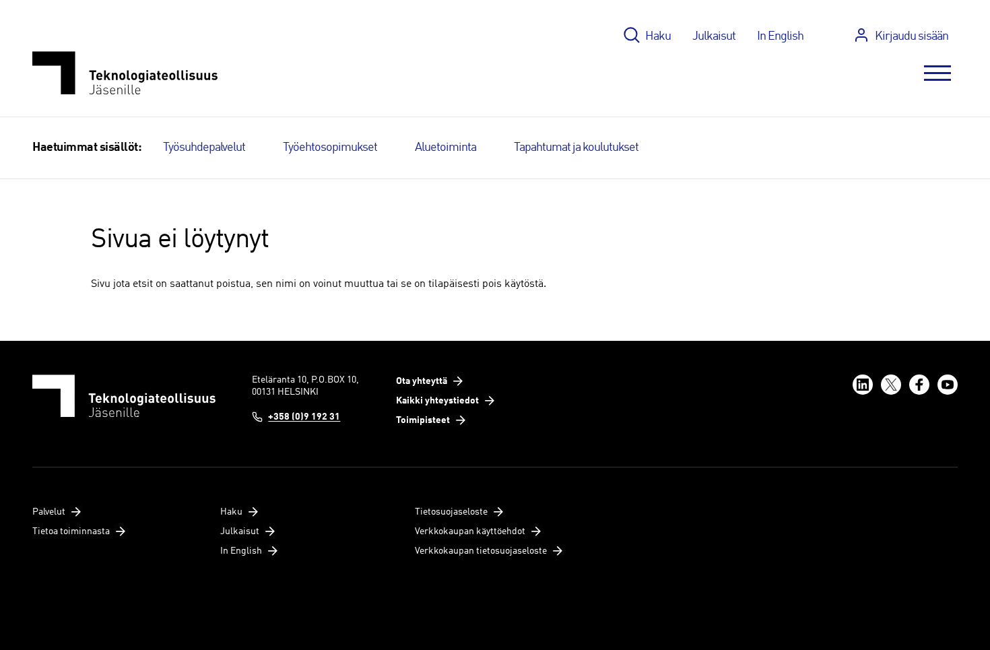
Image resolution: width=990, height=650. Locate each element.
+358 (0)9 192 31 (304, 417)
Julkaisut (713, 36)
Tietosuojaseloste (451, 512)
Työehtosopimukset (330, 147)
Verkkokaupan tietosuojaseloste (481, 551)
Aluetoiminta (445, 147)
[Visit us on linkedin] (863, 385)
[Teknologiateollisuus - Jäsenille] (125, 73)
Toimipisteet (423, 420)
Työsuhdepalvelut (204, 147)
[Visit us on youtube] (947, 385)
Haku (658, 36)
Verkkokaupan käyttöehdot (470, 531)
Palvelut (48, 512)
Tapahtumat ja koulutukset (576, 147)
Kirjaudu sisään (911, 36)
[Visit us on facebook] (919, 385)
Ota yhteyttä (421, 381)
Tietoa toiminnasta (71, 531)
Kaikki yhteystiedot (437, 400)
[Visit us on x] (891, 385)
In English (780, 36)
